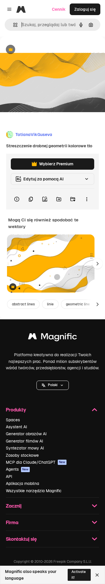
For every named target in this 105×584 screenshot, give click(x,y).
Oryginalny (40, 50)
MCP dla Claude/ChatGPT (35, 462)
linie (50, 304)
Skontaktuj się (21, 539)
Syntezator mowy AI (25, 448)
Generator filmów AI (24, 441)
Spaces (13, 419)
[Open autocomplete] (13, 25)
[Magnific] (52, 337)
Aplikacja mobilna (22, 483)
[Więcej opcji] (86, 199)
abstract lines (23, 304)
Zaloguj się (85, 9)
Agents (17, 469)
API (9, 476)
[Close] (97, 575)
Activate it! (78, 574)
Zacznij (14, 506)
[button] (52, 385)
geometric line (78, 304)
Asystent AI (16, 426)
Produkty (16, 409)
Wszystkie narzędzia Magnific (34, 490)
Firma (12, 522)
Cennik (59, 9)
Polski (52, 385)
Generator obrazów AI (26, 433)
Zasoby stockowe (22, 455)
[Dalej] (97, 263)
